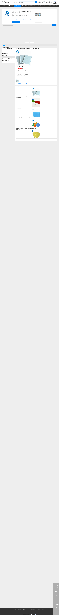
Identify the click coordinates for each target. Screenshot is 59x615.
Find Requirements (41, 5)
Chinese (15, 2)
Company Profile (5, 47)
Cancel (32, 42)
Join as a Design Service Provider (37, 609)
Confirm (27, 42)
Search (54, 24)
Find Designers (10, 5)
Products (4, 45)
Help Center (49, 5)
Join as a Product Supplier (20, 609)
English (12, 2)
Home (4, 5)
